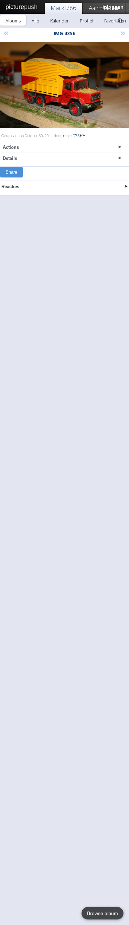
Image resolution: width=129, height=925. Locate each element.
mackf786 (71, 135)
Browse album (102, 913)
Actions (11, 147)
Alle (35, 21)
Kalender (59, 21)
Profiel (86, 21)
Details (10, 158)
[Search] (120, 20)
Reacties (10, 186)
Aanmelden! (104, 8)
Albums (13, 21)
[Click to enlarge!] (64, 85)
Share (11, 172)
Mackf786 (63, 8)
